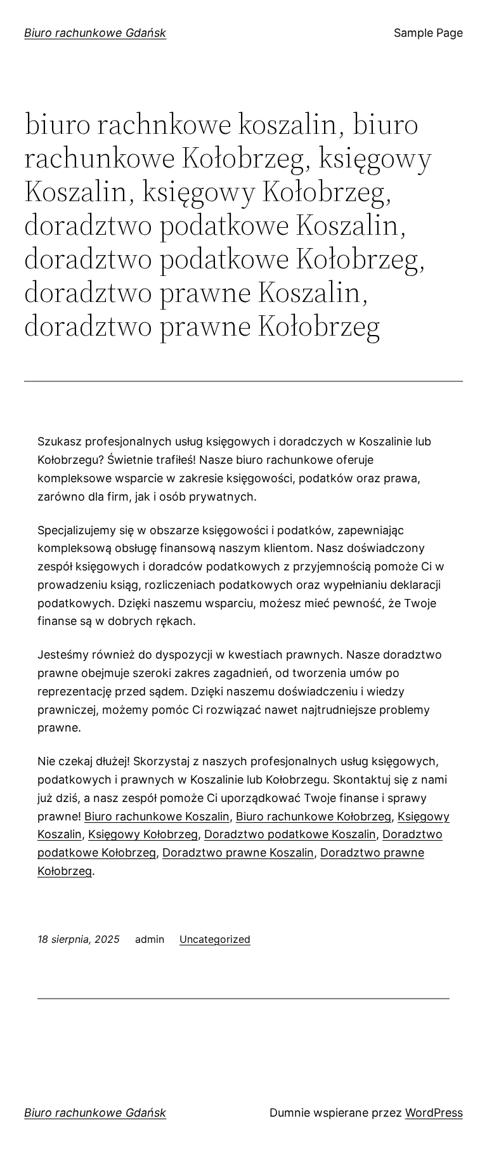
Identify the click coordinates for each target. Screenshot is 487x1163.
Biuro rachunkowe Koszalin (157, 816)
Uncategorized (214, 939)
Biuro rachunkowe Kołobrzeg (313, 816)
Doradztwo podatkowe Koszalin (290, 834)
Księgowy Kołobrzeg (143, 834)
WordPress (434, 1112)
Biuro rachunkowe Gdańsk (95, 32)
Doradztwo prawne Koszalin (238, 852)
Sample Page (428, 32)
